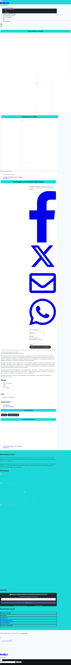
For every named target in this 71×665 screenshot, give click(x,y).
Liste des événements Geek (9, 9)
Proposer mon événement (9, 14)
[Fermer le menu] (0, 638)
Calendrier (6, 12)
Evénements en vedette (9, 15)
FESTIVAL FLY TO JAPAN (5, 612)
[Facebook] (1, 3)
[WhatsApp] (42, 326)
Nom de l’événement (34, 329)
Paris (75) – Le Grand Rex (9, 397)
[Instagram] (4, 3)
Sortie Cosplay (3, 615)
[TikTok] (6, 3)
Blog (4, 20)
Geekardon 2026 (4, 617)
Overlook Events (6, 405)
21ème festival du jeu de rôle (6, 620)
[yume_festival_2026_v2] (53, 79)
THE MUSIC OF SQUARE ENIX (6, 625)
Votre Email (32, 333)
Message (31, 336)
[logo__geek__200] (28, 502)
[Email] (42, 296)
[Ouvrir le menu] (1, 26)
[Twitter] (2, 3)
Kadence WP (24, 633)
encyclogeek (6, 21)
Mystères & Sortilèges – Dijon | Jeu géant (12, 177)
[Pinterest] (7, 3)
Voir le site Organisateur (8, 406)
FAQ (4, 18)
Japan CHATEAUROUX (5, 622)
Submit (31, 344)
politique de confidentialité (31, 605)
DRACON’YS (6, 178)
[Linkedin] (8, 3)
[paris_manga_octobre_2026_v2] (44, 108)
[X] (42, 269)
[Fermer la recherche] (1, 660)
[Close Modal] (29, 328)
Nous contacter (7, 17)
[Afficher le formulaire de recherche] (1, 1)
